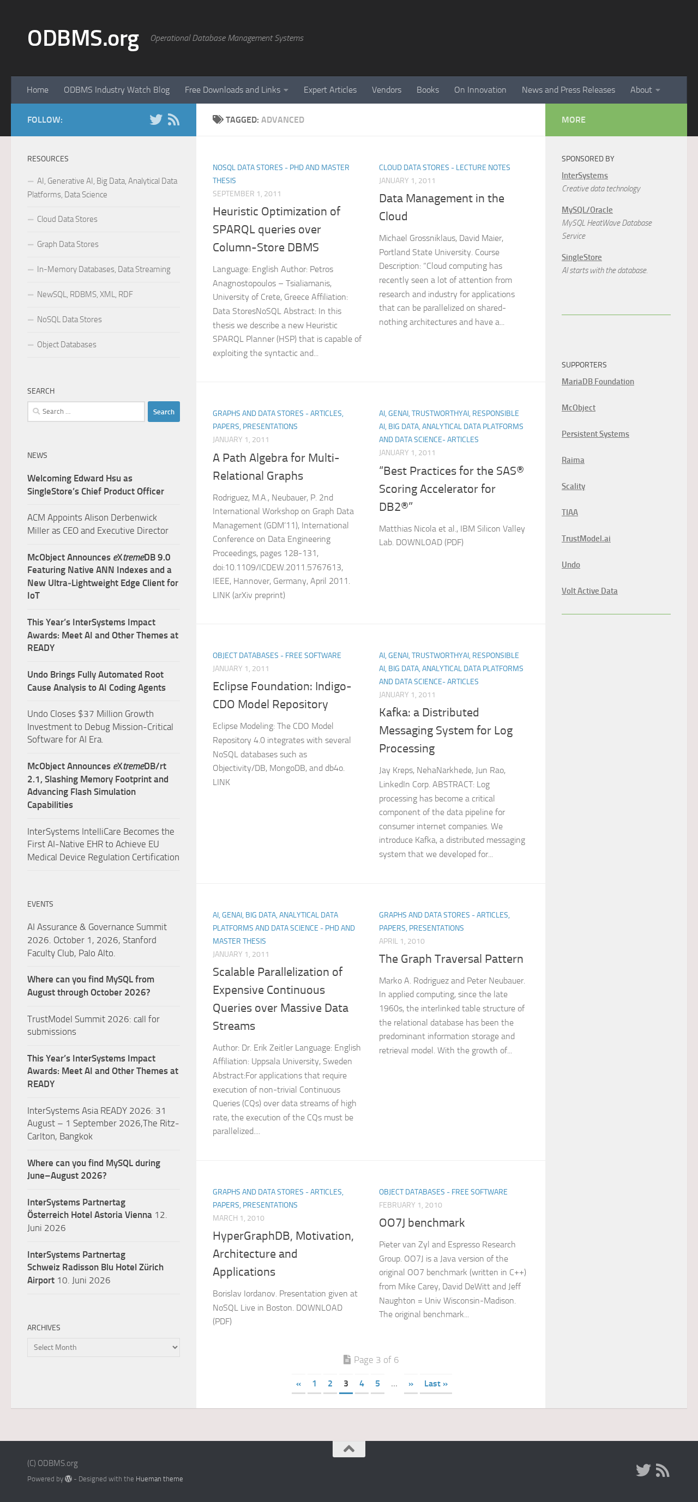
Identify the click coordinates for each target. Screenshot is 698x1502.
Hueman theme (159, 1479)
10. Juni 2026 (95, 1267)
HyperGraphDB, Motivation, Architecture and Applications (283, 1254)
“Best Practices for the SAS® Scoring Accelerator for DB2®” (451, 489)
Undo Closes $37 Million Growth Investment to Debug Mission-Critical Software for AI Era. (100, 726)
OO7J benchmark (422, 1223)
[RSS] (173, 119)
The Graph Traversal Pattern (451, 959)
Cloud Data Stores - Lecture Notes (444, 167)
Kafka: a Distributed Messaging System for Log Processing (446, 730)
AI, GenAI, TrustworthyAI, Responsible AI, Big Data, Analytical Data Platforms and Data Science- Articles (451, 426)
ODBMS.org (83, 38)
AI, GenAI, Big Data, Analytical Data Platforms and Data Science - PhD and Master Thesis (284, 928)
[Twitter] (156, 119)
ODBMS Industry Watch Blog (117, 90)
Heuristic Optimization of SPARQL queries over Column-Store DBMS (276, 229)
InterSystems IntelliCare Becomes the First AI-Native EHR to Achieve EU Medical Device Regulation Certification (103, 844)
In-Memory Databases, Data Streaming (104, 269)
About (641, 90)
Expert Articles (330, 90)
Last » (436, 1383)
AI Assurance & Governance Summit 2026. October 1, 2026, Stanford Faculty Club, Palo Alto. (97, 939)
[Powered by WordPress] (68, 1478)
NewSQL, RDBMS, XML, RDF (85, 294)
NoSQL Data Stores (69, 319)
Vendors (386, 90)
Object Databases (67, 344)
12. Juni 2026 (97, 1215)
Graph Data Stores (68, 244)
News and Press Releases (568, 90)
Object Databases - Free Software (277, 655)
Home (38, 90)
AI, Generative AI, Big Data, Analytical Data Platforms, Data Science (102, 188)
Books (428, 90)
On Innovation (480, 90)
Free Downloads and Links (232, 90)
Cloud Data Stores (67, 219)
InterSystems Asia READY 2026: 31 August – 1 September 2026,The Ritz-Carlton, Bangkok (103, 1123)
